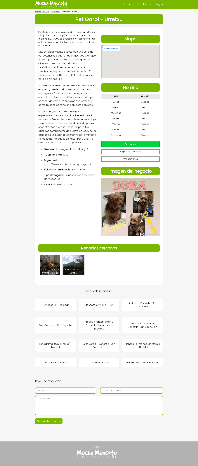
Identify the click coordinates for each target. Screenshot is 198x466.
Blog (158, 4)
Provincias (128, 4)
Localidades (144, 4)
